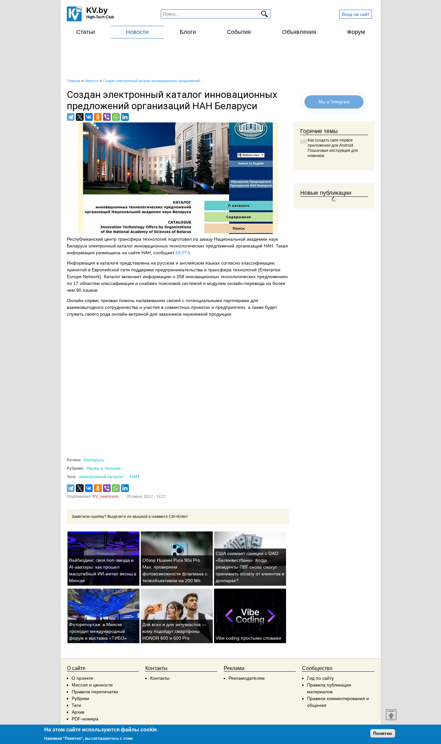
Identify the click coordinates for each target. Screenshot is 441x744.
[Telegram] (71, 117)
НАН (134, 476)
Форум (356, 32)
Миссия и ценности (92, 684)
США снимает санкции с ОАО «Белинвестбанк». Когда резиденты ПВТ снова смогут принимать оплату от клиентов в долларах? (250, 567)
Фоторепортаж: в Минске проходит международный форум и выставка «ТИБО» (98, 631)
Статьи (85, 32)
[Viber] (107, 117)
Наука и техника (104, 468)
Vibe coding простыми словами (248, 638)
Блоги (188, 32)
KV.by (97, 10)
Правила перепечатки (95, 691)
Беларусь (94, 459)
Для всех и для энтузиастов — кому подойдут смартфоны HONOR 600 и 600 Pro (174, 631)
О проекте (82, 678)
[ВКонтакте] (89, 117)
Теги (76, 705)
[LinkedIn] (125, 117)
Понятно (382, 733)
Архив (78, 712)
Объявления (299, 32)
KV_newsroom (105, 496)
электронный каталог (101, 476)
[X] (80, 117)
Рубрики (80, 698)
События (239, 32)
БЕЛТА (183, 252)
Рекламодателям (247, 678)
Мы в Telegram (334, 101)
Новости (137, 32)
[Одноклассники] (98, 117)
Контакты (159, 678)
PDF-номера (85, 718)
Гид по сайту (320, 678)
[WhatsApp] (116, 117)
